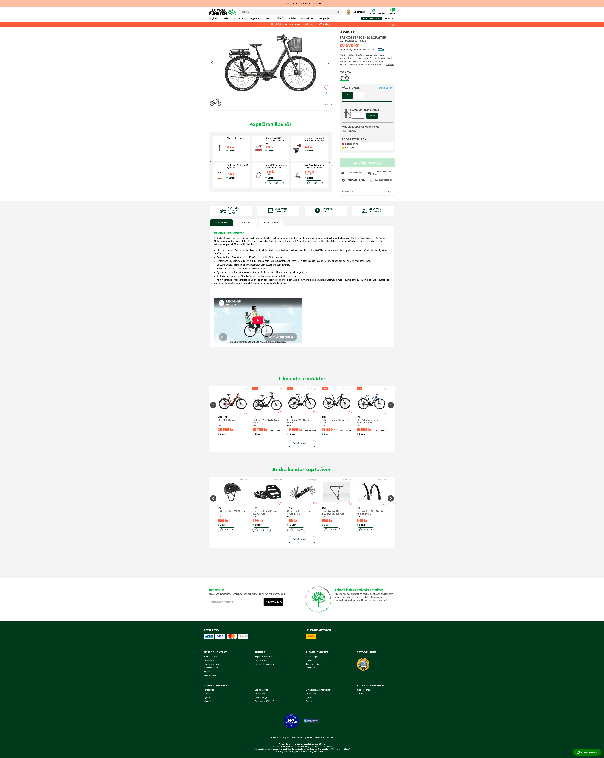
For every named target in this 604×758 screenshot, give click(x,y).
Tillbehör (279, 18)
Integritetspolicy (211, 668)
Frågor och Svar (210, 657)
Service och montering (264, 664)
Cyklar (225, 18)
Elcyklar (213, 18)
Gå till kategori (302, 443)
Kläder (292, 18)
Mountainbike (209, 701)
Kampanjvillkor (210, 676)
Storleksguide (386, 88)
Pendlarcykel (209, 690)
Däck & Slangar (261, 698)
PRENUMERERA (274, 602)
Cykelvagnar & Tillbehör (265, 701)
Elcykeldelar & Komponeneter (318, 690)
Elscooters (239, 18)
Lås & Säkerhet (261, 690)
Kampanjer (324, 18)
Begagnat (255, 18)
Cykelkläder (260, 694)
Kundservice (209, 660)
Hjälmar (207, 698)
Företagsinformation (320, 737)
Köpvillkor (208, 672)
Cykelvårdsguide (262, 660)
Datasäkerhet (295, 737)
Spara (372, 116)
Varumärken (307, 18)
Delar (267, 18)
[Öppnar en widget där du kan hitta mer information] (587, 752)
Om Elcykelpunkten (314, 657)
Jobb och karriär (312, 664)
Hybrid (309, 698)
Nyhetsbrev (311, 660)
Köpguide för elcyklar (264, 657)
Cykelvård (310, 701)
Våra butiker (311, 668)
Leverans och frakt (211, 664)
